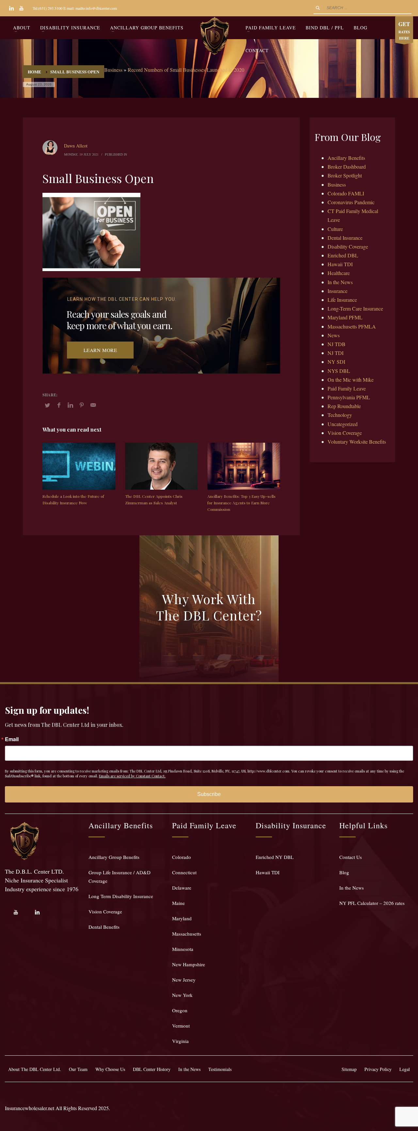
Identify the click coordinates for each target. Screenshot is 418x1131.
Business (113, 69)
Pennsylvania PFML (349, 397)
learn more (100, 350)
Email (12, 739)
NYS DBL (339, 370)
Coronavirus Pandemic (351, 202)
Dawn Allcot (76, 146)
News (334, 335)
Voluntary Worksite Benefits (357, 441)
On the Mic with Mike (351, 379)
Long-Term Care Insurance (355, 308)
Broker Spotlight (345, 175)
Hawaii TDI (340, 264)
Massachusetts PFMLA (352, 326)
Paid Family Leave (347, 388)
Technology (340, 414)
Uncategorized (343, 423)
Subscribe (209, 794)
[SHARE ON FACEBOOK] (59, 405)
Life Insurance (342, 299)
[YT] (21, 8)
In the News (340, 282)
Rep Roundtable (344, 406)
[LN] (11, 8)
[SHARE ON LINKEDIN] (70, 405)
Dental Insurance (345, 237)
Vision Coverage (345, 432)
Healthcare (339, 272)
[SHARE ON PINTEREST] (82, 405)
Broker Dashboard (347, 166)
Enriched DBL (343, 255)
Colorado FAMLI (346, 193)
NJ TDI (336, 352)
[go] (317, 8)
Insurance (337, 290)
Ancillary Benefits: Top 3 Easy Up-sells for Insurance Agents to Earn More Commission (241, 503)
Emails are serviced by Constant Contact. (132, 775)
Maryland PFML (345, 317)
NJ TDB (337, 344)
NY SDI (336, 361)
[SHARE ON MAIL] (93, 405)
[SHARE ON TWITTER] (47, 405)
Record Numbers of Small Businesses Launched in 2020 (186, 69)
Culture (335, 228)
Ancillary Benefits (346, 157)
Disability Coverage (348, 246)
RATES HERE (404, 30)
